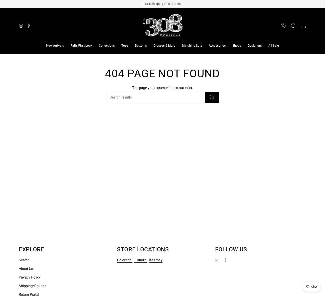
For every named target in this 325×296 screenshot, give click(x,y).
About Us (26, 269)
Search (24, 260)
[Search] (212, 97)
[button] (107, 45)
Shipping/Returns (32, 286)
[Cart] (303, 26)
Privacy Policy (30, 277)
